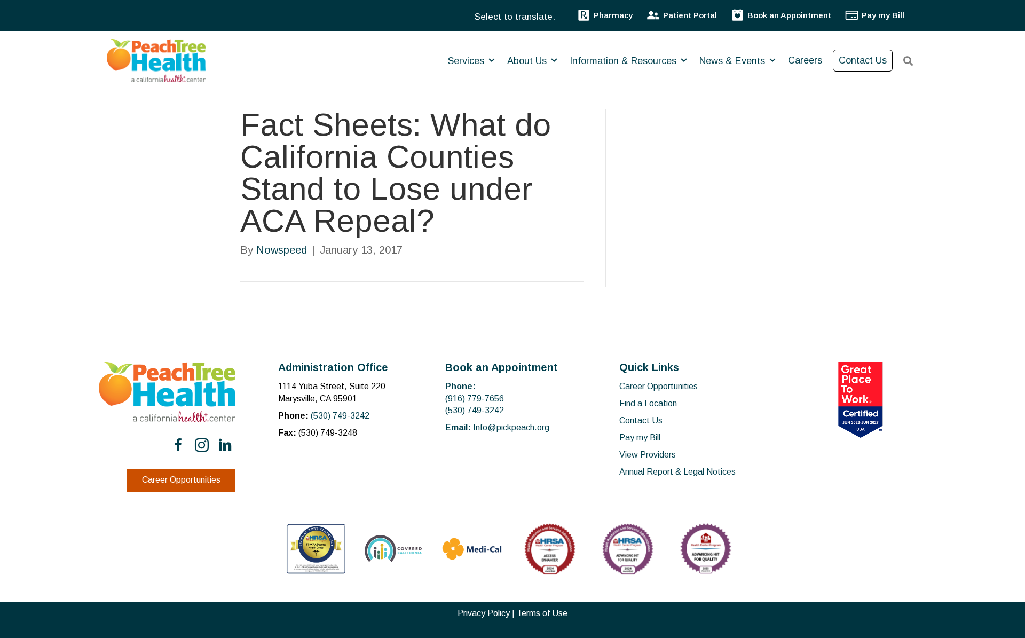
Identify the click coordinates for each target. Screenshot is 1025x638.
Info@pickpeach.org (511, 427)
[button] (178, 445)
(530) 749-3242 (340, 415)
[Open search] (908, 61)
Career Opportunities (658, 386)
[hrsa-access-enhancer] (550, 549)
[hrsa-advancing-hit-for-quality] (628, 549)
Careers (805, 60)
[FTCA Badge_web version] (316, 549)
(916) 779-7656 (474, 398)
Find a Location (648, 403)
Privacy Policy (484, 613)
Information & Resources (624, 61)
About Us (528, 61)
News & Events (733, 61)
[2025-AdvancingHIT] (706, 549)
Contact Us (863, 60)
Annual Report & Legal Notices (677, 471)
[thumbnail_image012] (394, 548)
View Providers (647, 454)
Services (467, 61)
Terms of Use (542, 613)
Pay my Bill (639, 437)
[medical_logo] (472, 549)
